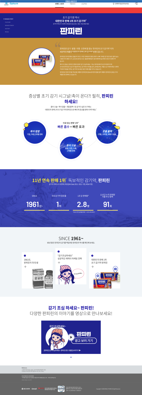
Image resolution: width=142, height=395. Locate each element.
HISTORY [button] (7, 28)
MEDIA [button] (7, 32)
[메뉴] (136, 4)
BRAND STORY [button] (9, 19)
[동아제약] (12, 3)
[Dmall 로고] (34, 388)
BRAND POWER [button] (9, 25)
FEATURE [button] (8, 22)
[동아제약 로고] (26, 389)
